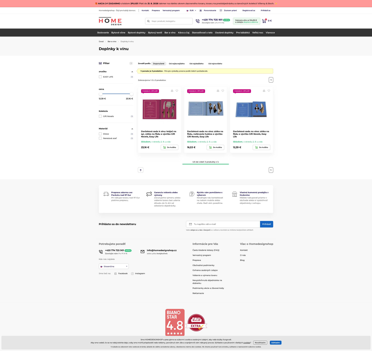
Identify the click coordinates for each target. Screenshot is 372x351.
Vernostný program (171, 10)
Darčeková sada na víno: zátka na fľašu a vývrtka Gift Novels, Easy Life (251, 134)
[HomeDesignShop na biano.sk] (175, 322)
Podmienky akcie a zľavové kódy (208, 288)
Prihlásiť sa (265, 10)
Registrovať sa (249, 10)
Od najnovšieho (215, 63)
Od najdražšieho (196, 63)
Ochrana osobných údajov (205, 270)
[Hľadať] (148, 21)
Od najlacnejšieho (177, 63)
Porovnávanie (210, 10)
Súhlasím (275, 343)
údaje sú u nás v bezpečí (200, 230)
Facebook (123, 273)
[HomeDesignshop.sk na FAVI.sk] (196, 322)
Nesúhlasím (260, 343)
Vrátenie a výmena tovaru (205, 275)
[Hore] (140, 169)
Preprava (156, 10)
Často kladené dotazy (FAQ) (206, 250)
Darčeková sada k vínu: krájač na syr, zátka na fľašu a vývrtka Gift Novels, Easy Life (158, 134)
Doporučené (158, 63)
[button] (177, 90)
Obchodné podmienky (203, 265)
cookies (246, 343)
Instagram (140, 273)
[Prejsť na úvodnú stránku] (110, 21)
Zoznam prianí (230, 10)
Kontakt (145, 10)
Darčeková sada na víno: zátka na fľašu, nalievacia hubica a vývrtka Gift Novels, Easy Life (205, 134)
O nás (243, 255)
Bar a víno (112, 41)
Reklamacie (198, 293)
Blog (242, 260)
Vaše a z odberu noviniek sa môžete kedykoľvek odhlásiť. (220, 230)
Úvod (101, 41)
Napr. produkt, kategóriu (163, 21)
